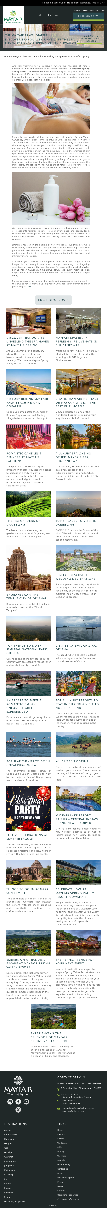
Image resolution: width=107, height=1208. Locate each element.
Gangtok (8, 1143)
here (29, 286)
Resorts (44, 15)
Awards (61, 1160)
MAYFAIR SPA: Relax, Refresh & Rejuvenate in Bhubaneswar (76, 341)
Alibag (7, 1130)
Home (7, 56)
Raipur (7, 1188)
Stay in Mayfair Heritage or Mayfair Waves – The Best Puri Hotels (77, 402)
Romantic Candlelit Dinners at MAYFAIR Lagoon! (24, 457)
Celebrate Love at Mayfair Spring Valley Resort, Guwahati (75, 893)
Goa (6, 1148)
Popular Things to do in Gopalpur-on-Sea (28, 763)
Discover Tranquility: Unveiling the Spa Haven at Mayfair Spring (27, 341)
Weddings (62, 1143)
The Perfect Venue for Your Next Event (75, 961)
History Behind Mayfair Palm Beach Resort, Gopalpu (27, 402)
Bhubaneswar (11, 1134)
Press (60, 1182)
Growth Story (63, 1164)
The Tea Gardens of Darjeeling (23, 522)
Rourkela (8, 1192)
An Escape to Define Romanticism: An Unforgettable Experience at (23, 705)
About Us (61, 1173)
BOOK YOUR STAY (88, 16)
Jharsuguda (10, 1161)
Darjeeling (9, 1139)
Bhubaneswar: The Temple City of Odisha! (26, 596)
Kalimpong (9, 1170)
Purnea (7, 1183)
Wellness (61, 1156)
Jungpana (9, 1165)
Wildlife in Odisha (72, 761)
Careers (61, 1190)
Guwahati (9, 1156)
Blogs (16, 56)
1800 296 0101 (68, 1100)
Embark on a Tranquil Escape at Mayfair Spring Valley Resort (28, 963)
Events (60, 1138)
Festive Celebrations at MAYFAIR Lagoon (27, 837)
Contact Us (62, 1169)
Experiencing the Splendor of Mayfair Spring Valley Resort (49, 1037)
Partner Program (65, 1177)
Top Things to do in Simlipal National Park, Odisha (27, 649)
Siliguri (7, 1197)
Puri (6, 1179)
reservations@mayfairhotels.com (78, 1108)
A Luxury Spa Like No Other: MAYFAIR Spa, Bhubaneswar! (73, 457)
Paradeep (9, 1174)
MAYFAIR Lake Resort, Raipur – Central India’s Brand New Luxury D (77, 819)
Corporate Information (68, 1199)
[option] (53, 32)
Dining (60, 1151)
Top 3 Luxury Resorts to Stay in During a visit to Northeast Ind (77, 704)
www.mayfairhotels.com (73, 1111)
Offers (60, 1147)
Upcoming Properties (14, 1201)
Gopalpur (9, 1152)
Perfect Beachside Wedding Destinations (76, 576)
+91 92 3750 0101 (69, 1094)
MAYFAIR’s (80, 2)
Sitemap (53, 1205)
